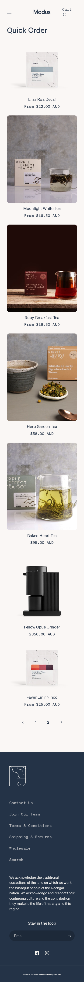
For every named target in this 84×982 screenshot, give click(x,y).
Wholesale (20, 848)
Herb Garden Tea (42, 426)
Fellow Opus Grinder (42, 627)
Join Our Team (24, 814)
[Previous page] (23, 722)
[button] (9, 12)
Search (16, 859)
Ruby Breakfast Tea (42, 317)
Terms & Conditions (30, 825)
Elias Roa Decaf (42, 99)
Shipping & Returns (30, 836)
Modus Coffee (37, 974)
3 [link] (61, 722)
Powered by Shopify (52, 974)
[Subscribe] (69, 935)
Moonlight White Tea (42, 208)
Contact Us (21, 802)
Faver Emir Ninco (42, 697)
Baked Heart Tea (42, 535)
